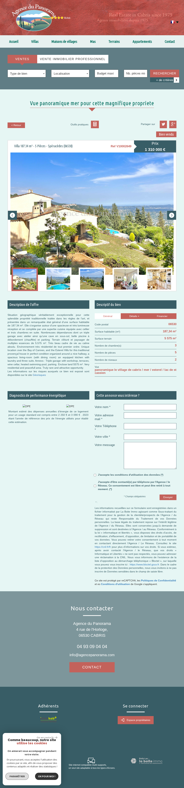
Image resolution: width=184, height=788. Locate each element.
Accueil (13, 41)
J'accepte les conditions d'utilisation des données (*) (130, 474)
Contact (170, 41)
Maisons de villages (64, 41)
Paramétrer (17, 776)
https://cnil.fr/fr (103, 546)
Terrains (114, 41)
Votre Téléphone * (105, 427)
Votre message (105, 445)
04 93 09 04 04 (92, 646)
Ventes (22, 59)
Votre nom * (103, 407)
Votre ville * (102, 436)
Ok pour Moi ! (46, 776)
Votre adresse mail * (104, 417)
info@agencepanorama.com (92, 655)
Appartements (142, 41)
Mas (93, 41)
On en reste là (45, 737)
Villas (34, 41)
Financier (162, 316)
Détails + (134, 316)
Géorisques (39, 374)
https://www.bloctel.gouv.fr (144, 564)
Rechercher (164, 73)
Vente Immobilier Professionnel (72, 59)
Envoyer (168, 497)
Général (107, 316)
